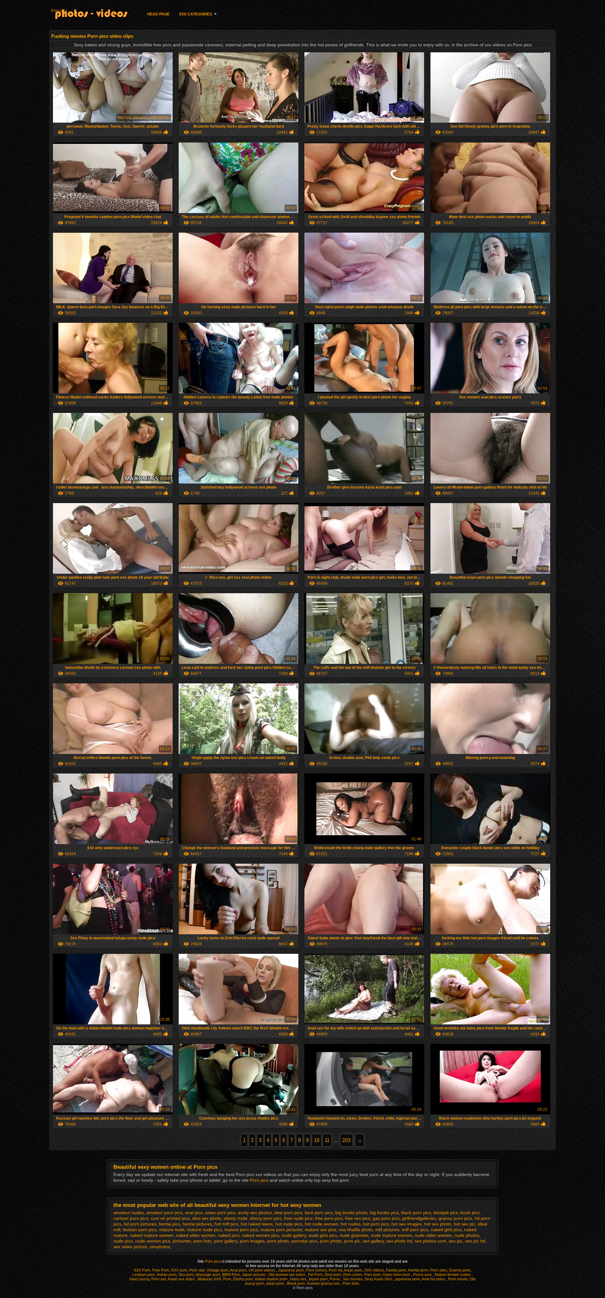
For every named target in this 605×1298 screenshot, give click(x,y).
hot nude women (321, 1223)
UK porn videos (262, 1270)
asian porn (275, 1283)
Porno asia (423, 1274)
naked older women (196, 1235)
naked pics (228, 1235)
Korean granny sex (324, 1283)
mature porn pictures (281, 1229)
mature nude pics (204, 1229)
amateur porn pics (164, 1212)
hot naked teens (257, 1223)
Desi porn (333, 1274)
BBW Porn (231, 1274)
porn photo (278, 1240)
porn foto (202, 1240)
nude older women (433, 1235)
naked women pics (260, 1235)
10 (317, 1140)
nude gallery (294, 1235)
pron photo (331, 1240)
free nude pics (298, 1218)
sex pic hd (475, 1240)
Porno (335, 1279)
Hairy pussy (139, 1279)
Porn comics (316, 1270)
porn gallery (225, 1240)
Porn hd (335, 1270)
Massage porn (208, 1274)
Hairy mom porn (397, 1274)
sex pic (456, 1240)
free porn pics (329, 1218)
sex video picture (130, 1246)
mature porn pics (241, 1229)
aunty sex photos (255, 1212)
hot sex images (406, 1223)
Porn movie (458, 1279)
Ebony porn (243, 1279)
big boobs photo (351, 1212)
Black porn (296, 1283)
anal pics (194, 1212)
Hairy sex (298, 1279)
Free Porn (160, 1270)
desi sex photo (206, 1218)
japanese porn (407, 1279)
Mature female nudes (453, 1274)
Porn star (197, 1270)
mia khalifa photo (356, 1229)
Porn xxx (158, 1279)
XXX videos (374, 1270)
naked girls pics (446, 1229)
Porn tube (351, 1283)
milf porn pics (415, 1229)
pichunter (182, 1240)
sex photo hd (399, 1240)
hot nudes (350, 1223)
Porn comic (352, 1274)
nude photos (466, 1235)
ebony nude (235, 1218)
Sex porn (186, 1274)
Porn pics (59, 11)
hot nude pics (288, 1223)
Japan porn (318, 1279)
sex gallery (373, 1240)
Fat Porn (315, 1274)
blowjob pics (446, 1212)
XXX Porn (142, 1270)
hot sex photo (437, 1223)
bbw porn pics (288, 1212)
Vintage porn (217, 1270)
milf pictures (387, 1229)
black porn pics (416, 1212)
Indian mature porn (271, 1279)
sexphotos (160, 1246)
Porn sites (438, 1270)
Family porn (396, 1270)
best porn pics (319, 1212)
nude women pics (152, 1240)
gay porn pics (386, 1218)
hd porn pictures (140, 1223)
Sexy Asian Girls (379, 1279)
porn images (252, 1240)
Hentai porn (418, 1270)
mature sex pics (320, 1229)
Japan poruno (254, 1274)
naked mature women (152, 1235)
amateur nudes (128, 1212)
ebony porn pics (266, 1218)
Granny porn (459, 1270)
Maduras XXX (209, 1279)
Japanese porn (291, 1270)
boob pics (470, 1212)
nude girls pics (322, 1235)
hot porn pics (376, 1223)
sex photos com (430, 1240)
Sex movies (353, 1279)
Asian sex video (182, 1279)
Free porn (372, 1274)
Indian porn (166, 1274)
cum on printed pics (170, 1218)
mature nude (172, 1229)
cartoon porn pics (130, 1218)
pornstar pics (304, 1240)
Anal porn (238, 1270)
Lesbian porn (143, 1274)
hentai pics (169, 1223)
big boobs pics (384, 1212)
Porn (227, 1279)
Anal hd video (434, 1279)
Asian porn (353, 1270)
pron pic (352, 1240)
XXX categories (195, 14)
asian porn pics (220, 1212)
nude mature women (391, 1235)
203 (346, 1140)
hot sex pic (464, 1223)
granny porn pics (455, 1218)
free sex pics (357, 1218)
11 (327, 1140)
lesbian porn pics (140, 1229)
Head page (158, 14)
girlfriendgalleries (419, 1218)
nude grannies (354, 1235)
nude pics (123, 1240)
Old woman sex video (287, 1274)
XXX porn (179, 1270)
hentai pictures (197, 1223)
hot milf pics (226, 1223)
